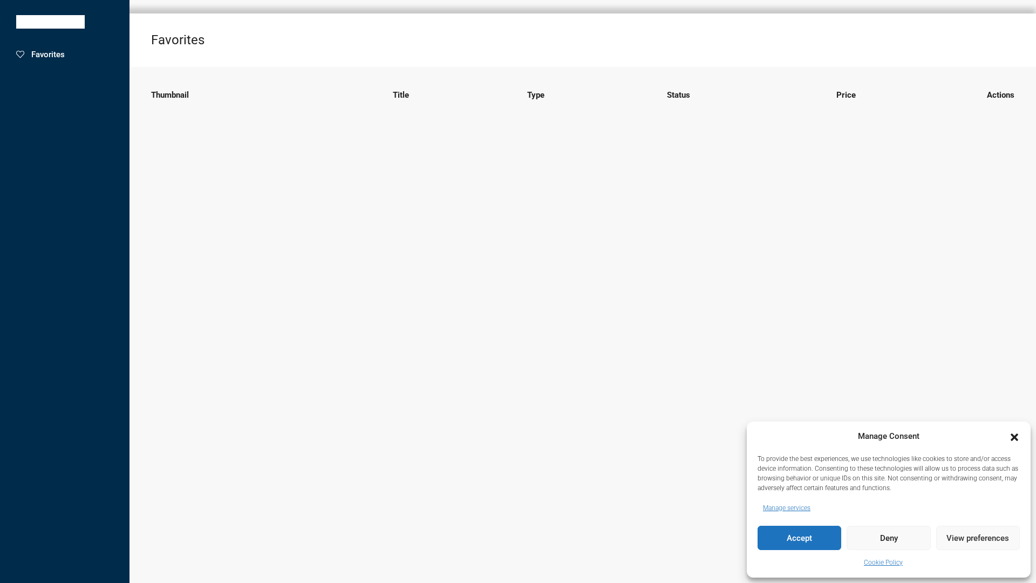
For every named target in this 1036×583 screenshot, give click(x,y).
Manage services (786, 508)
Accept (799, 538)
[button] (1014, 436)
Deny (889, 538)
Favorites (48, 54)
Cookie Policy (883, 562)
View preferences (977, 538)
